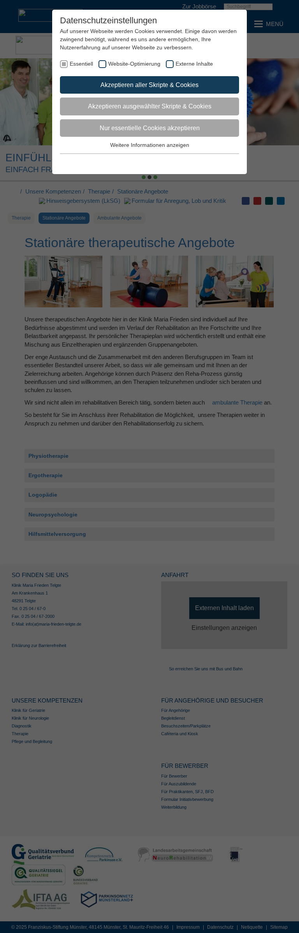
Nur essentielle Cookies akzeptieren (150, 128)
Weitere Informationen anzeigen (149, 145)
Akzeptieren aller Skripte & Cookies (149, 85)
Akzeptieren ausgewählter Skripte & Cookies (149, 106)
